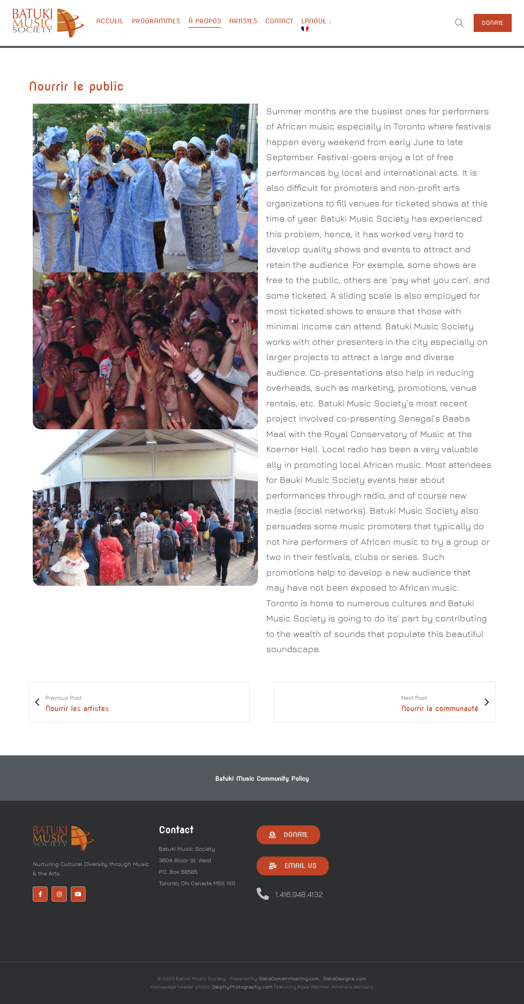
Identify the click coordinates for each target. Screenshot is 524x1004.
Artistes (243, 21)
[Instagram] (59, 893)
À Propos (204, 21)
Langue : (317, 21)
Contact (279, 21)
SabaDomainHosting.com (289, 978)
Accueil (110, 21)
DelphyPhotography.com (242, 987)
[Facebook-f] (40, 893)
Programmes (156, 21)
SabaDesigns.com (344, 978)
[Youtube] (78, 893)
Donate (493, 23)
